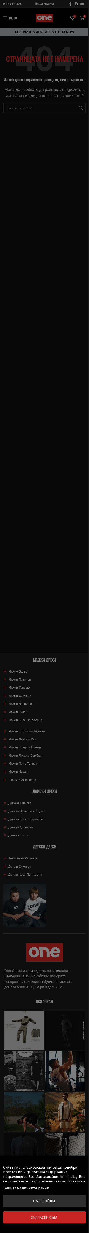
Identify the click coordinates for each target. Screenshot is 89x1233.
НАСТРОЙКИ (44, 1201)
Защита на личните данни (26, 1188)
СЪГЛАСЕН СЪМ (44, 1217)
